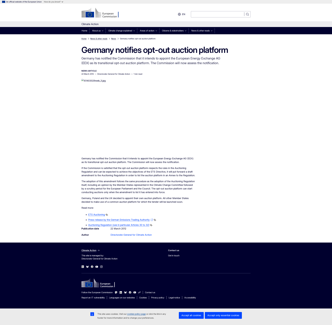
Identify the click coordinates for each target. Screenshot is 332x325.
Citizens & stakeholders (173, 30)
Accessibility (190, 297)
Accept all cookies (191, 315)
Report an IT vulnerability (93, 297)
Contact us (150, 292)
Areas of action (147, 30)
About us (96, 30)
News (113, 39)
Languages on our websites (122, 297)
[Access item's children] (103, 30)
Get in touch (173, 255)
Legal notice (174, 297)
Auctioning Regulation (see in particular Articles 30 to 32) (118, 225)
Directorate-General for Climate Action (131, 234)
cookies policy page (136, 314)
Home (84, 30)
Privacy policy (157, 297)
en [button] (183, 14)
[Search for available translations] (106, 214)
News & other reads (200, 30)
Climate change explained (120, 30)
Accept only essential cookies (223, 315)
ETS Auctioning (96, 214)
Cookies (143, 297)
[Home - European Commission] (102, 13)
